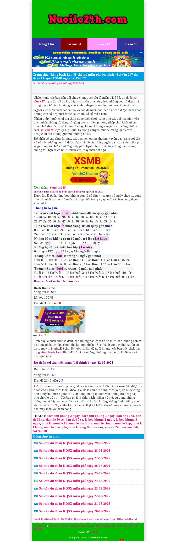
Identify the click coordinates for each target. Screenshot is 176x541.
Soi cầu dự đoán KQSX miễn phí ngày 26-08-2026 (74, 465)
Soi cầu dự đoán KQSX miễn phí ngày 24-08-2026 (74, 481)
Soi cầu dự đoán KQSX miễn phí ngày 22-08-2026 (74, 496)
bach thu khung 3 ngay (98, 416)
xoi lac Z (122, 525)
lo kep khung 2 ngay (99, 419)
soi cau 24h (112, 427)
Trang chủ (40, 74)
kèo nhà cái (40, 525)
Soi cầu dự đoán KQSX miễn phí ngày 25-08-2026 (74, 473)
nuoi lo (47, 423)
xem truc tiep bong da (82, 525)
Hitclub (38, 528)
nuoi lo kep (123, 423)
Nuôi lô (94, 531)
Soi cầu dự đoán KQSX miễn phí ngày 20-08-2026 (74, 511)
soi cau (98, 427)
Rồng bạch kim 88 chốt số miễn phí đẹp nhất (82, 74)
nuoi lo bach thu (80, 423)
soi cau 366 (130, 427)
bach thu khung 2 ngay (63, 416)
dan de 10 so (125, 416)
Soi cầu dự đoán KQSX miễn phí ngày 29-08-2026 (74, 443)
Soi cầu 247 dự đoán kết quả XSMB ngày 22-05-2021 (58, 83)
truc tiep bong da (105, 525)
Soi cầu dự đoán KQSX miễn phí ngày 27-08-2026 (74, 458)
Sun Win (133, 525)
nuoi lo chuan (103, 423)
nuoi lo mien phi (55, 427)
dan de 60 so (74, 419)
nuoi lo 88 (60, 423)
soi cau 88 (40, 431)
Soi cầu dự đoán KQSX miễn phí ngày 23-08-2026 (74, 488)
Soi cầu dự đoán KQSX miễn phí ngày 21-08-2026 (74, 503)
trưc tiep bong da (58, 525)
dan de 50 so (55, 419)
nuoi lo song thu (80, 427)
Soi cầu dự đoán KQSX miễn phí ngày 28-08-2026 (74, 450)
